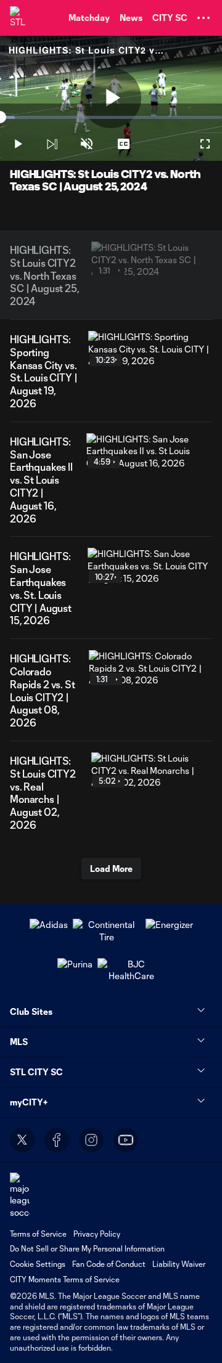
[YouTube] (125, 1140)
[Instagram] (91, 1140)
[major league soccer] (20, 1196)
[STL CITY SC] (21, 18)
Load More (111, 868)
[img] (52, 144)
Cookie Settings (37, 1263)
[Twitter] (22, 1140)
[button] (203, 18)
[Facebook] (56, 1140)
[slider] (111, 117)
